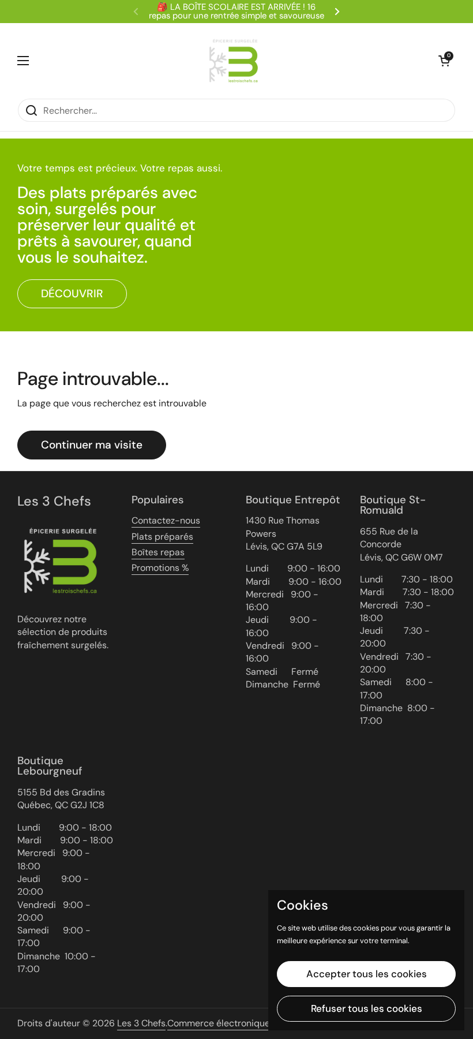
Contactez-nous (166, 520)
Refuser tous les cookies (366, 1008)
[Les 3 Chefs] (233, 60)
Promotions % (160, 568)
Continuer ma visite (91, 445)
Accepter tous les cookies (366, 973)
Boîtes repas (158, 552)
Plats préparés (162, 536)
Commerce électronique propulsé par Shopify (264, 1023)
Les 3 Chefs (141, 1023)
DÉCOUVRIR (72, 293)
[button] (444, 60)
